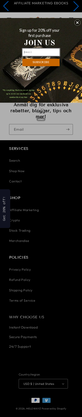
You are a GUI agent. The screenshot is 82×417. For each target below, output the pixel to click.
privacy (41, 119)
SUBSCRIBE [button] (41, 62)
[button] (77, 22)
